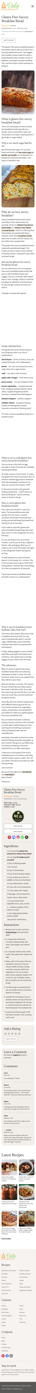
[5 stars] (19, 1033)
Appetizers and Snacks (9, 1271)
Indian (4, 1326)
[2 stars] (8, 1033)
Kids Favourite (6, 1290)
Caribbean (5, 1309)
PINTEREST (9, 774)
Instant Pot (5, 1287)
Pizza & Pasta (23, 1277)
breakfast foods (25, 235)
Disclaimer (5, 1351)
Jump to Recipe (8, 40)
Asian (21, 1309)
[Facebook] (13, 837)
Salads (21, 1280)
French (4, 1319)
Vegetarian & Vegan (25, 1290)
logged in (16, 1055)
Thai (20, 1319)
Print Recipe (18, 826)
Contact (4, 1344)
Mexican (22, 1312)
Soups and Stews (25, 1287)
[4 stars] (15, 1033)
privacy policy (28, 31)
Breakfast (5, 1274)
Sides (21, 1284)
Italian (21, 1306)
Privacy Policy (6, 1347)
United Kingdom (7, 1316)
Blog (3, 1341)
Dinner (4, 1280)
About (3, 1338)
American (22, 1322)
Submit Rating (10, 1039)
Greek (3, 1322)
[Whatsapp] (22, 837)
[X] (26, 837)
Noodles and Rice (25, 1274)
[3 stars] (12, 1033)
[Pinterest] (9, 837)
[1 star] (5, 1033)
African (4, 1306)
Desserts (4, 1277)
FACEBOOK (26, 772)
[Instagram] (18, 837)
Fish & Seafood (6, 1284)
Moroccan (22, 1316)
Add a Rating (18, 832)
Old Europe (5, 1312)
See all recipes (6, 1238)
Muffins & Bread (24, 1271)
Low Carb (5, 1294)
